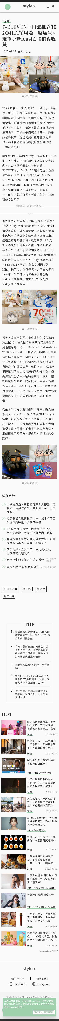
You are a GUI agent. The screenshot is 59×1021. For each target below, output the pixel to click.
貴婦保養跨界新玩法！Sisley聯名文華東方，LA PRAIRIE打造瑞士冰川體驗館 (32, 635)
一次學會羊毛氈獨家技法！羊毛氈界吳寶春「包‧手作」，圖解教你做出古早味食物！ (41, 859)
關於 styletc (17, 978)
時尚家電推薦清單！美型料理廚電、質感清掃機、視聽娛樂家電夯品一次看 (41, 725)
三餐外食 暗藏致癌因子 (40, 894)
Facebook (20, 984)
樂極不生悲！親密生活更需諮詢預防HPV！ (41, 761)
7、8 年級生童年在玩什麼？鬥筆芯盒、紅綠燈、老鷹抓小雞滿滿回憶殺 (30, 531)
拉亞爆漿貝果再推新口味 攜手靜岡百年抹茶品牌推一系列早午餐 (31, 520)
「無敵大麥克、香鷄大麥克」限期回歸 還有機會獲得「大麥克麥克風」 (41, 917)
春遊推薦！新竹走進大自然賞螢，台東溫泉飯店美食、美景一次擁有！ (31, 541)
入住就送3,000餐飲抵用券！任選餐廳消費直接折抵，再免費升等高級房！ (41, 802)
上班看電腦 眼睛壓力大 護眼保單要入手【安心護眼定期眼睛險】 (42, 879)
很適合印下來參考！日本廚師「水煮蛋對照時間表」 (42, 838)
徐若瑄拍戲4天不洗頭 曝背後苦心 (32, 666)
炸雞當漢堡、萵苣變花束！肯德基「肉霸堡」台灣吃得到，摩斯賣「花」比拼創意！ (31, 508)
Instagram (43, 984)
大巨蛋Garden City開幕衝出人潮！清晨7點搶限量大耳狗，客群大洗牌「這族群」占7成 (32, 679)
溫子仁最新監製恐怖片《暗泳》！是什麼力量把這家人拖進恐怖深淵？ (41, 783)
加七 (28, 51)
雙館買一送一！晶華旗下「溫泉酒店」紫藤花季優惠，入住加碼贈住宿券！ (41, 744)
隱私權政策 (10, 1004)
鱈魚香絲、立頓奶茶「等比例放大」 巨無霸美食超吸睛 (31, 551)
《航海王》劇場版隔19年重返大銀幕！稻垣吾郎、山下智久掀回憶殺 (31, 694)
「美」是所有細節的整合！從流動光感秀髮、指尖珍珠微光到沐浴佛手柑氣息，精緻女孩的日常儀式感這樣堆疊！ (31, 651)
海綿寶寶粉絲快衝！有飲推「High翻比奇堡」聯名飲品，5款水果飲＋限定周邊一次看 (42, 936)
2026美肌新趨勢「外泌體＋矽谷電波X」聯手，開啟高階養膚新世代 (42, 821)
